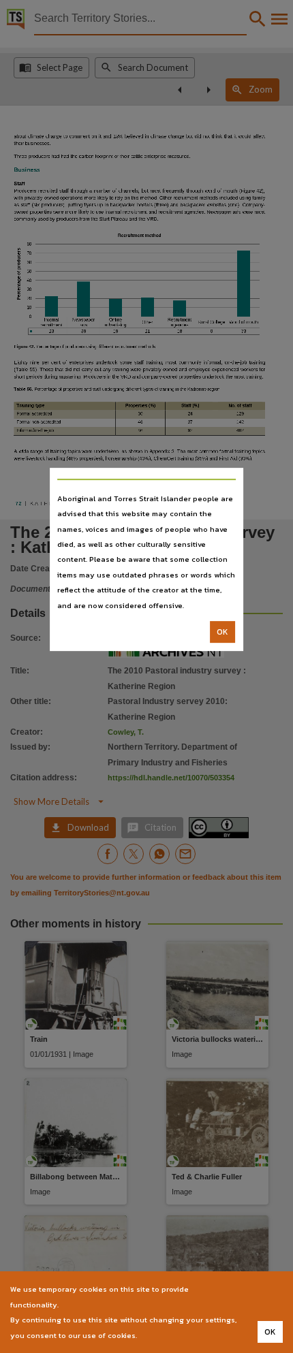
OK (222, 632)
